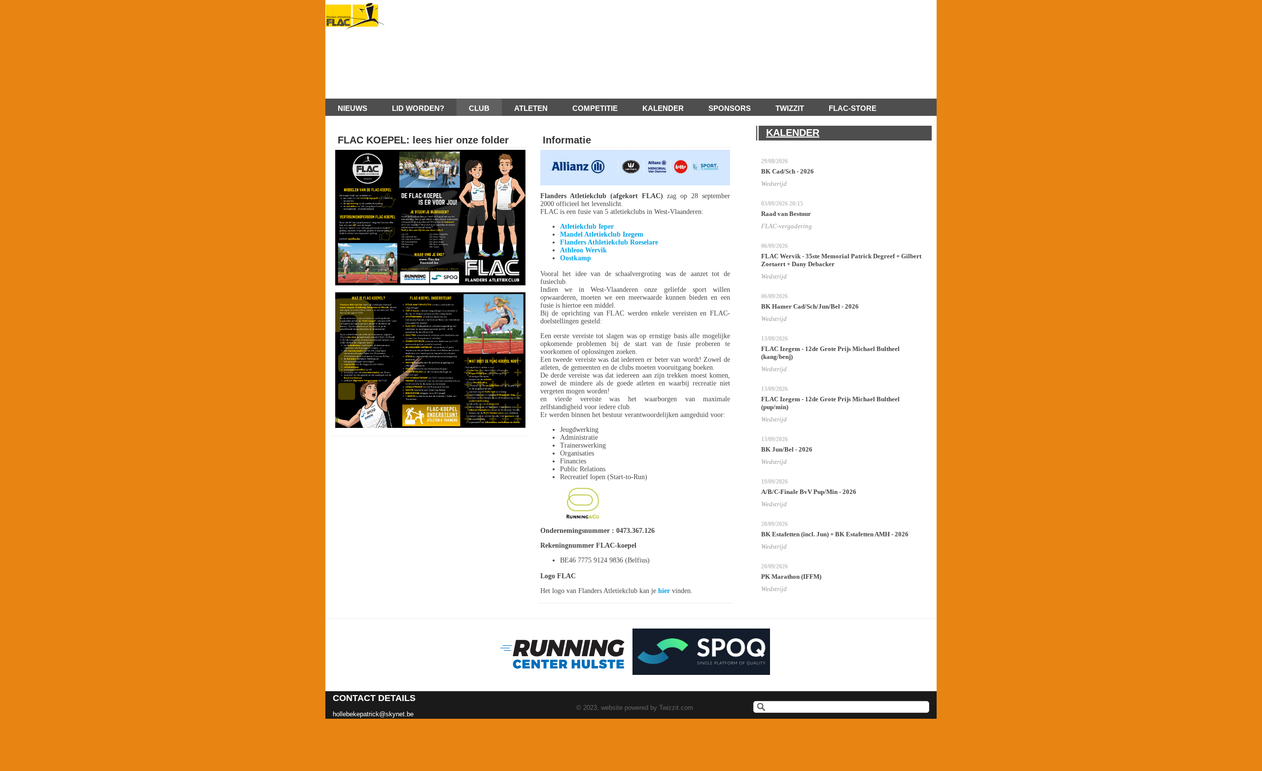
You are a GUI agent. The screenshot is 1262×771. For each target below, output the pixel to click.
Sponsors (729, 108)
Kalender (663, 108)
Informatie (567, 140)
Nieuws (352, 108)
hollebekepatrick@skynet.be (373, 714)
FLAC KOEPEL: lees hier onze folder (423, 140)
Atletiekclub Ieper (587, 226)
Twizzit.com (676, 707)
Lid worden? (418, 108)
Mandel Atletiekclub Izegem (601, 234)
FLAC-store (852, 108)
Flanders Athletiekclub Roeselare (609, 242)
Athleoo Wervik (583, 250)
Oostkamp (575, 258)
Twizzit (789, 108)
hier (664, 591)
